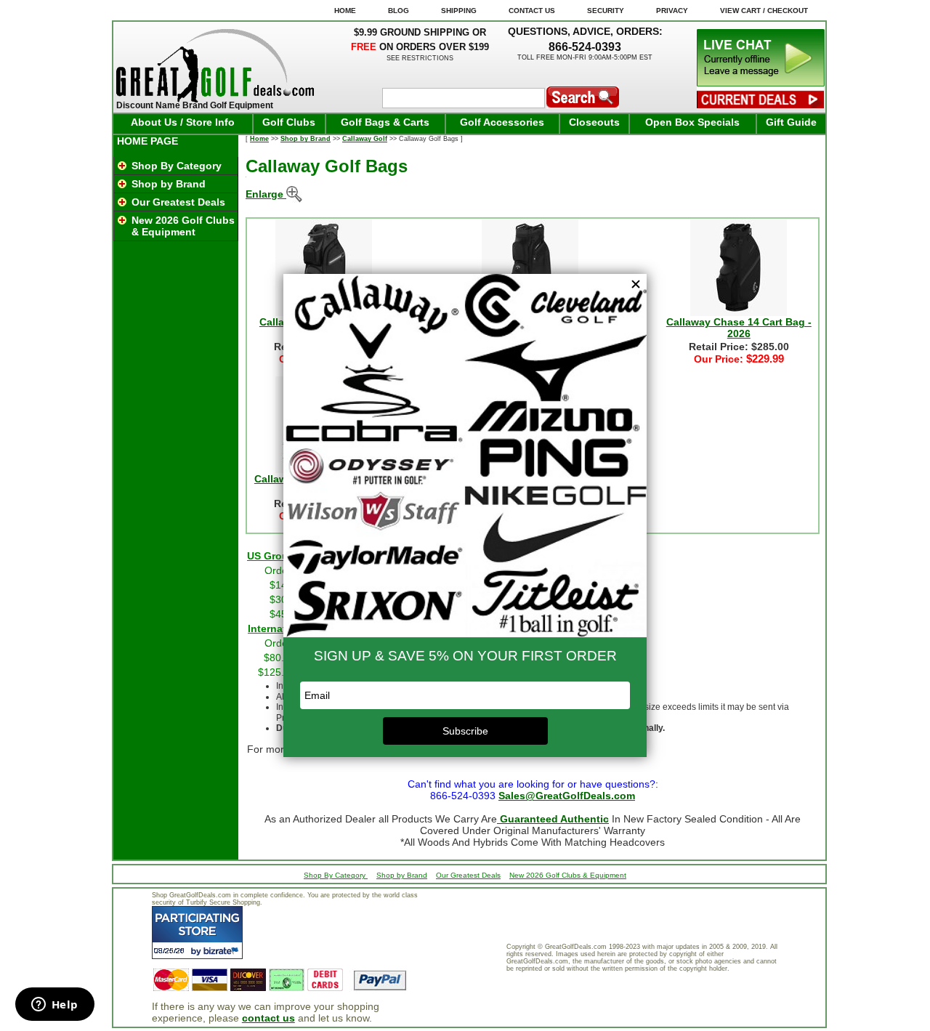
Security (605, 11)
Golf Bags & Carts (385, 122)
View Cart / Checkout (764, 11)
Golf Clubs (288, 122)
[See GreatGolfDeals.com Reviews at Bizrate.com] (197, 932)
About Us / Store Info (183, 122)
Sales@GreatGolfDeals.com (566, 795)
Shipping (459, 11)
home (345, 11)
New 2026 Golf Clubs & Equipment (183, 226)
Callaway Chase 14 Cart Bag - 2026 (739, 327)
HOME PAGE (147, 141)
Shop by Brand (169, 184)
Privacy (672, 11)
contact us (268, 1018)
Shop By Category (177, 165)
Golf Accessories (502, 122)
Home (259, 138)
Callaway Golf (364, 138)
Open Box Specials (692, 122)
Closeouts (594, 122)
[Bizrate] (223, 950)
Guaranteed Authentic (553, 819)
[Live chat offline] (761, 83)
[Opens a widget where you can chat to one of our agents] (54, 1005)
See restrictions (420, 58)
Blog (398, 11)
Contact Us (532, 11)
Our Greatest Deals (178, 202)
